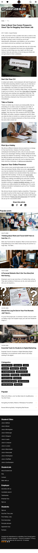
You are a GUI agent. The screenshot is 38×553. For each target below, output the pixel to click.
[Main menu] (2, 2)
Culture (26, 365)
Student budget (6, 378)
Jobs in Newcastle (6, 452)
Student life (17, 378)
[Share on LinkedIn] (25, 205)
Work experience (23, 381)
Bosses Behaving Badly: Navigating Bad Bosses (15, 407)
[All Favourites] (7, 2)
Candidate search (6, 492)
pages (3, 176)
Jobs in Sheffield (6, 459)
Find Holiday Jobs (6, 517)
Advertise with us (6, 489)
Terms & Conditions (24, 538)
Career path (17, 365)
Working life (18, 384)
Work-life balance (7, 384)
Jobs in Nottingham (7, 456)
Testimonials (4, 495)
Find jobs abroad (6, 523)
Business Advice (7, 365)
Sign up (3, 502)
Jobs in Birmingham (7, 429)
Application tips (5, 526)
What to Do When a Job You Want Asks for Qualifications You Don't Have (17, 397)
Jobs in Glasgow (6, 436)
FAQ (2, 474)
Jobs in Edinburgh (6, 432)
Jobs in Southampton (7, 462)
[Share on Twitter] (21, 205)
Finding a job (14, 368)
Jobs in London (5, 446)
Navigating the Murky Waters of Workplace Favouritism (17, 402)
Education (5, 368)
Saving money (25, 375)
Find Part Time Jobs (7, 513)
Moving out (5, 375)
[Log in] (35, 2)
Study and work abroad (9, 381)
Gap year (23, 368)
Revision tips (15, 375)
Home (2, 20)
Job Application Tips (8, 371)
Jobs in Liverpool (6, 442)
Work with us (5, 480)
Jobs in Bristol (5, 426)
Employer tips (5, 498)
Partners (3, 530)
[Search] (31, 2)
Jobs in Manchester (7, 449)
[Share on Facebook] (17, 205)
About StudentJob (6, 470)
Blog (8, 20)
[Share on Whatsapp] (13, 205)
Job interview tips (22, 371)
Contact (3, 477)
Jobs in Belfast (5, 423)
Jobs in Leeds (5, 439)
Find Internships (5, 520)
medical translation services (22, 182)
